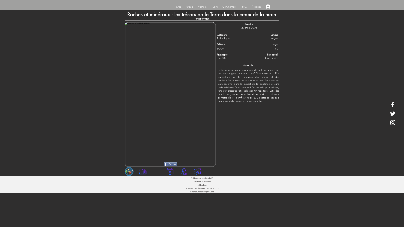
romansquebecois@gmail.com (202, 191)
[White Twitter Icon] (392, 113)
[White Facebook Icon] (392, 104)
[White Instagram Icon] (392, 122)
